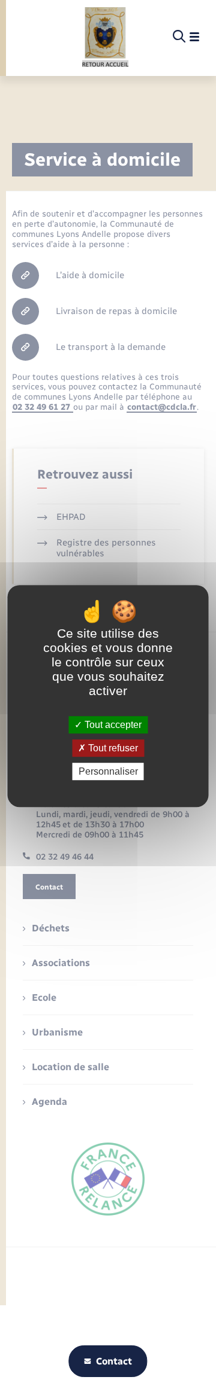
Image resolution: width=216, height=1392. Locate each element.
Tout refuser (112, 748)
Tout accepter (112, 725)
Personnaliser (108, 771)
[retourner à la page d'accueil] (105, 37)
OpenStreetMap (136, 316)
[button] (109, 241)
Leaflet (105, 316)
